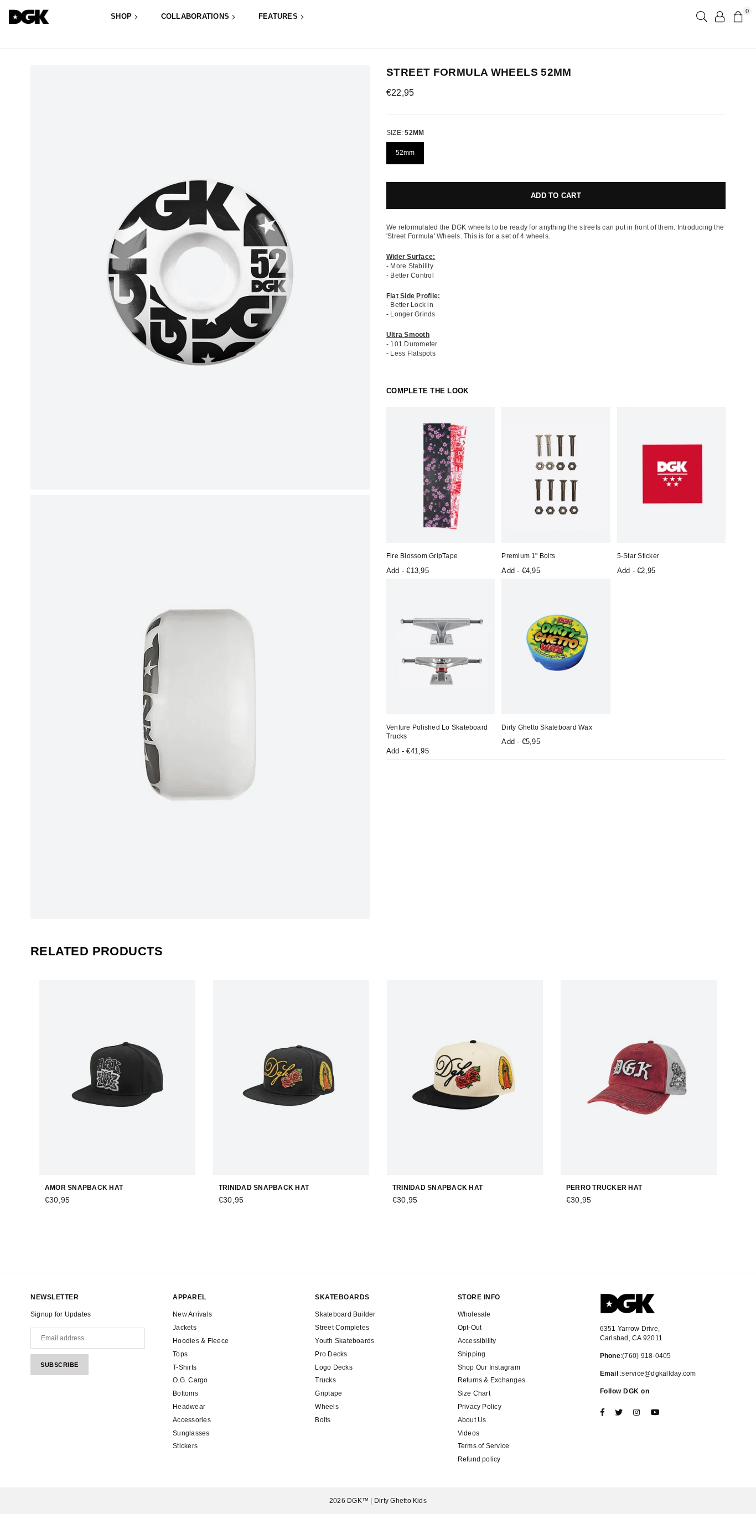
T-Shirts (184, 1367)
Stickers (185, 1446)
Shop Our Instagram (489, 1367)
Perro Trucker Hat (604, 1188)
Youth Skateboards (344, 1341)
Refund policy (479, 1459)
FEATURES (279, 16)
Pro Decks (331, 1354)
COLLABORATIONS (196, 16)
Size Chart (474, 1393)
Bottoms (185, 1393)
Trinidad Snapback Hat (264, 1188)
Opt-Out (470, 1327)
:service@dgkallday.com (657, 1373)
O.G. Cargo (190, 1380)
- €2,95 (636, 570)
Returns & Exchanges (492, 1380)
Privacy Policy (479, 1407)
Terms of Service (484, 1446)
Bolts (322, 1420)
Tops (180, 1354)
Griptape (328, 1393)
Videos (468, 1433)
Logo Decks (333, 1367)
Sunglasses (191, 1433)
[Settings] (719, 16)
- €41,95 (407, 751)
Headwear (189, 1407)
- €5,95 (520, 741)
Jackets (184, 1327)
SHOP (122, 16)
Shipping (472, 1354)
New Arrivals (192, 1314)
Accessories (192, 1420)
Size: (405, 133)
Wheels (326, 1407)
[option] (200, 277)
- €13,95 (407, 570)
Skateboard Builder (345, 1314)
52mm (405, 152)
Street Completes (342, 1327)
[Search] (700, 16)
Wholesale (474, 1314)
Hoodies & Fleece (201, 1341)
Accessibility (477, 1341)
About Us (472, 1420)
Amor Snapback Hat (84, 1188)
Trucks (325, 1380)
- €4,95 (520, 570)
